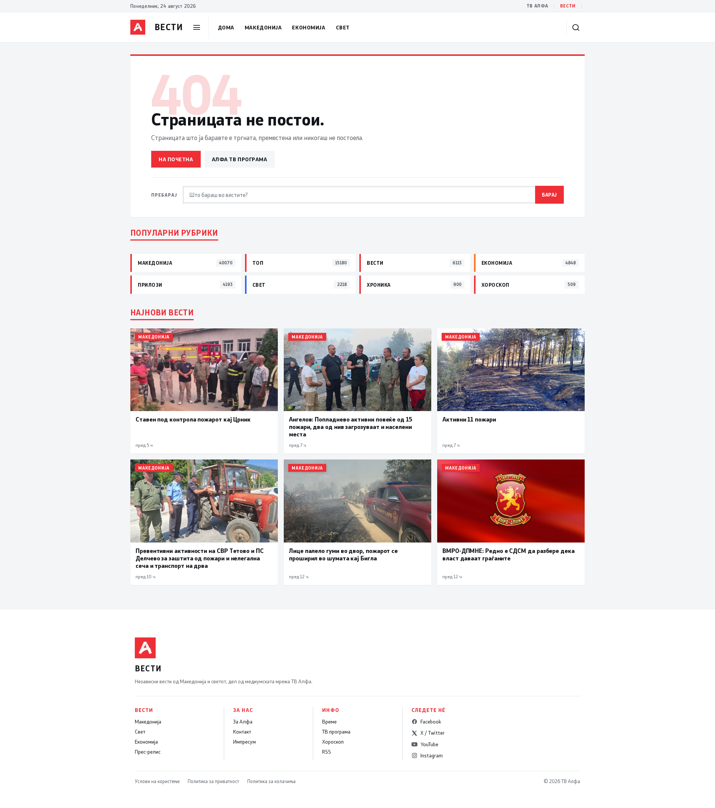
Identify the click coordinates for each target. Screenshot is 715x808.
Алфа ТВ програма (239, 159)
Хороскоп (333, 741)
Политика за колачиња (271, 781)
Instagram (431, 755)
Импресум (244, 741)
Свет (343, 27)
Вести (568, 6)
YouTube (429, 744)
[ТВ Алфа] (137, 27)
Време (329, 721)
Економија (308, 27)
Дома (226, 27)
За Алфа (242, 721)
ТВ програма (336, 731)
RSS (326, 751)
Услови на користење (157, 781)
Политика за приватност (213, 781)
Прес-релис (148, 751)
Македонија (263, 27)
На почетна (176, 159)
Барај (549, 194)
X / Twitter (432, 732)
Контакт (242, 731)
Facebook (430, 721)
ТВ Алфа (537, 6)
